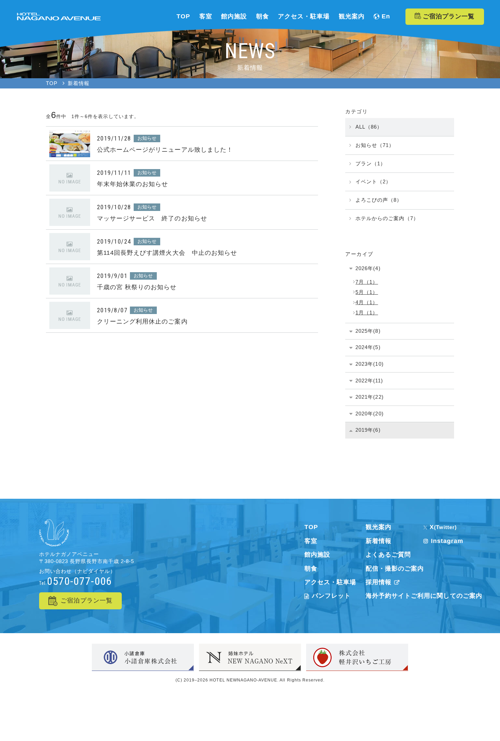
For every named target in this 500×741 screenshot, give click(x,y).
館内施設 (317, 554)
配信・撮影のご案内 (395, 568)
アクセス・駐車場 (330, 582)
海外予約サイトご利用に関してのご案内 (424, 595)
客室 (310, 541)
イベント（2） (373, 181)
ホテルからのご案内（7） (386, 218)
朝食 (310, 568)
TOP (311, 527)
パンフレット (331, 595)
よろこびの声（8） (378, 200)
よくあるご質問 (388, 554)
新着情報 (378, 541)
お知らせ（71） (374, 145)
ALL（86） (368, 127)
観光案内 (378, 527)
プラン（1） (370, 163)
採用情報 (378, 582)
